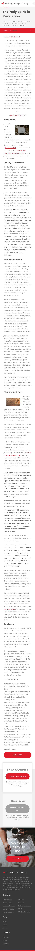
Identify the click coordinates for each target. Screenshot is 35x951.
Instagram (6, 944)
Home (5, 922)
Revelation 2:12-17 (16, 115)
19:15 (19, 153)
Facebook (6, 937)
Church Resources (8, 912)
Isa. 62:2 (7, 609)
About (5, 925)
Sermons (21, 903)
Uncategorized (7, 903)
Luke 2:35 (18, 150)
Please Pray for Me (17, 808)
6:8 (15, 153)
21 (23, 153)
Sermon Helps (7, 899)
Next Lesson (17, 755)
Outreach (21, 899)
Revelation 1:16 (10, 148)
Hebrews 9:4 (15, 455)
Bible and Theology (9, 906)
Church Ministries (8, 909)
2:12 (9, 153)
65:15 (13, 609)
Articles (5, 928)
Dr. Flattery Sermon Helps (24, 907)
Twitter (5, 940)
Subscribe (17, 859)
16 (12, 153)
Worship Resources (24, 912)
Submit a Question (17, 776)
